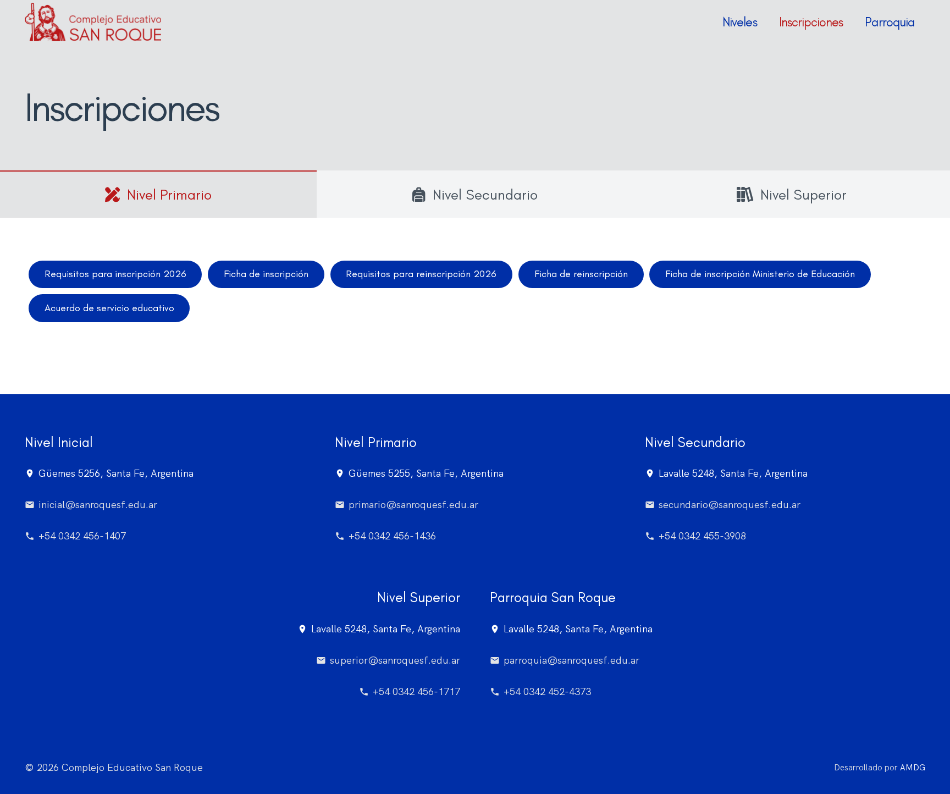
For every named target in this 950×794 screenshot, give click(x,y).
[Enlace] (93, 22)
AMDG (912, 767)
